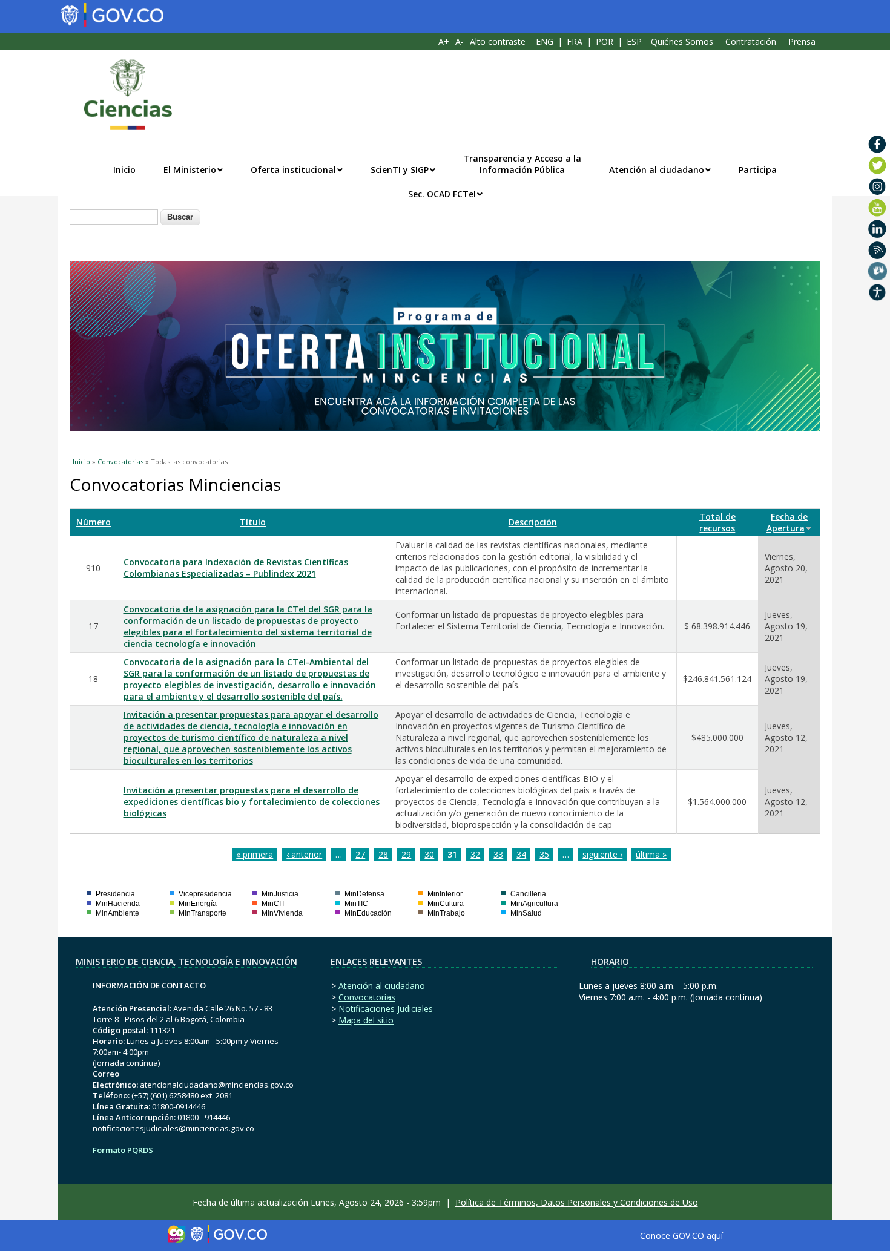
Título (253, 522)
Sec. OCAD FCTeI (442, 194)
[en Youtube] (877, 208)
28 (383, 854)
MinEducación (368, 913)
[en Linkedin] (877, 229)
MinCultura (445, 903)
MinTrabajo (446, 913)
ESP (634, 41)
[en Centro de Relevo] (877, 271)
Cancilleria (528, 894)
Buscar (180, 217)
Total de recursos (717, 522)
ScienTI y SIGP (400, 170)
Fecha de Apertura (787, 522)
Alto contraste (498, 41)
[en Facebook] (877, 144)
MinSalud (526, 913)
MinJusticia (280, 894)
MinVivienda (282, 913)
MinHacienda (118, 903)
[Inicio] (122, 94)
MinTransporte (202, 913)
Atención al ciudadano (656, 170)
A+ (443, 41)
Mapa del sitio (366, 1020)
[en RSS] (877, 250)
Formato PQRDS (123, 1149)
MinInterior (445, 894)
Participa (758, 170)
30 (429, 854)
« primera (254, 854)
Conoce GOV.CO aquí (681, 1235)
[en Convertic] (877, 292)
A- (459, 41)
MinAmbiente (117, 913)
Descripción (533, 522)
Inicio (124, 170)
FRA (574, 41)
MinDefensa (364, 894)
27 (360, 854)
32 (475, 854)
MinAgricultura (534, 903)
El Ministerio (189, 170)
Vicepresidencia (205, 894)
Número (93, 522)
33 (498, 854)
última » (651, 854)
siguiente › (602, 854)
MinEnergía (198, 903)
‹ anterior (304, 854)
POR (604, 41)
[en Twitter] (877, 165)
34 (521, 854)
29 (406, 854)
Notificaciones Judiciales (385, 1008)
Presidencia (115, 894)
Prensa (802, 41)
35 (544, 854)
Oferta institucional (293, 170)
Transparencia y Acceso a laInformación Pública (522, 164)
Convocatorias (120, 461)
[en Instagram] (877, 186)
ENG (544, 41)
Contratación (750, 41)
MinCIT (273, 903)
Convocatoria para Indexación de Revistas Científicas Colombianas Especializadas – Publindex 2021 (236, 567)
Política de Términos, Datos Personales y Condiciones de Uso (576, 1202)
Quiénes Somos (682, 41)
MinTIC (356, 903)
